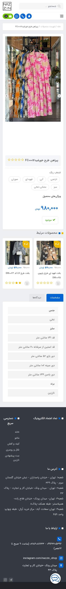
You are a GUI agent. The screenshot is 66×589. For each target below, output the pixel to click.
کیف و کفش (13, 444)
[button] (29, 16)
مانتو (17, 438)
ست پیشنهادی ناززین (12, 458)
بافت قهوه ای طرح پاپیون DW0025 (49, 275)
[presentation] (59, 96)
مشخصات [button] (55, 298)
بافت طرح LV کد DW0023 (18, 273)
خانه (17, 432)
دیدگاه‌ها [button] (37, 298)
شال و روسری (12, 450)
